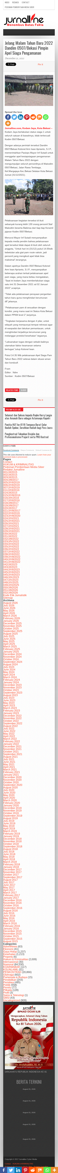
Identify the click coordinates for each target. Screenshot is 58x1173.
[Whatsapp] (45, 117)
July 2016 (8, 913)
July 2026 (8, 605)
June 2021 (9, 762)
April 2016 (9, 920)
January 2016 (11, 928)
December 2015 (12, 931)
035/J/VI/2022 (11, 546)
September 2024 (12, 662)
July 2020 (8, 790)
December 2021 (12, 746)
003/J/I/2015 (10, 477)
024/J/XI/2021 (11, 518)
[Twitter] (14, 117)
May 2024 (9, 672)
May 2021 (9, 764)
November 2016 (12, 903)
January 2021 (11, 774)
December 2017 (12, 869)
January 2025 (11, 651)
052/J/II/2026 (10, 592)
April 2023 (9, 705)
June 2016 (9, 915)
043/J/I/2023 (10, 567)
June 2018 (9, 854)
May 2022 (9, 733)
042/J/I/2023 (10, 564)
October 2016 (11, 905)
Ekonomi (8, 949)
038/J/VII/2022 (11, 554)
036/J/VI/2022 (11, 549)
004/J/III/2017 (11, 479)
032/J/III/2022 (11, 538)
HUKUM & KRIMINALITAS (18, 464)
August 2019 (10, 818)
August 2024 (10, 664)
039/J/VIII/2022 (11, 556)
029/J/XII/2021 (11, 531)
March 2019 (10, 831)
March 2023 (10, 708)
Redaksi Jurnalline (14, 469)
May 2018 (9, 856)
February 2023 (11, 710)
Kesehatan (9, 954)
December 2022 (12, 715)
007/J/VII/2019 (11, 487)
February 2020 (11, 803)
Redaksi (15, 2)
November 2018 (12, 841)
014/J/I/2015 (10, 492)
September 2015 (12, 938)
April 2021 (9, 767)
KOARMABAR (11, 967)
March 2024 (10, 677)
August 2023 (10, 695)
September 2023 (12, 692)
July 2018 (8, 851)
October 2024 (11, 659)
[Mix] (39, 117)
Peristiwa (8, 982)
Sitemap (8, 597)
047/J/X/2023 (10, 579)
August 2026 (10, 603)
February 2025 (11, 649)
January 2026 (11, 621)
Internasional (10, 962)
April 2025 (9, 644)
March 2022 (10, 738)
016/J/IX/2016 (11, 497)
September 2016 (12, 908)
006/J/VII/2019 (11, 485)
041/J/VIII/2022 (11, 562)
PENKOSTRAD (12, 972)
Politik (6, 985)
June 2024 (9, 669)
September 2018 (12, 846)
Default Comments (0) (44, 450)
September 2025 (12, 631)
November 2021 (12, 749)
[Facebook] (8, 117)
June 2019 (9, 823)
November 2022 (12, 718)
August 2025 (10, 633)
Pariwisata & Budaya (15, 977)
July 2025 (8, 636)
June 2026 (9, 608)
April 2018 (9, 859)
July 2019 (8, 820)
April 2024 (9, 674)
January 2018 (11, 867)
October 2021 (11, 751)
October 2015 (11, 936)
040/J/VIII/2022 (11, 559)
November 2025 (12, 626)
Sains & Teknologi (13, 995)
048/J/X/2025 (10, 582)
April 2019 (9, 828)
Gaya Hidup (10, 951)
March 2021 (10, 769)
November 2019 (12, 810)
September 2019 (12, 815)
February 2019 (11, 833)
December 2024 (12, 654)
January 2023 (11, 713)
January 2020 (11, 805)
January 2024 (11, 682)
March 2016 (10, 923)
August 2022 (10, 726)
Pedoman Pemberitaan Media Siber (19, 7)
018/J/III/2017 (11, 503)
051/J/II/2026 (10, 590)
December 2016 (12, 900)
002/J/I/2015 (10, 474)
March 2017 (10, 892)
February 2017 (11, 895)
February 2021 (11, 772)
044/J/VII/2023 (11, 569)
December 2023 (12, 685)
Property (8, 956)
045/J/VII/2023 (11, 572)
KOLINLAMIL (10, 969)
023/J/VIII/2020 (11, 515)
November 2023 (12, 687)
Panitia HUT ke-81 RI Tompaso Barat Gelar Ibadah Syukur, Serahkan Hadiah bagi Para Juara (28, 426)
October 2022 (11, 721)
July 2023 (8, 697)
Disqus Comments (27, 450)
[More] (8, 123)
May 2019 (9, 826)
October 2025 (11, 628)
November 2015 (12, 933)
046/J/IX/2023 (11, 577)
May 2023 (9, 703)
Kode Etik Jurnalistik (15, 595)
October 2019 (11, 813)
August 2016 (10, 910)
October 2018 (11, 844)
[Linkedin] (20, 117)
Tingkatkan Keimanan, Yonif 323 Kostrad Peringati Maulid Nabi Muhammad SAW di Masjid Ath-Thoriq (29, 1130)
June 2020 (9, 792)
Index (7, 2)
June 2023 (9, 700)
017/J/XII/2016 (11, 500)
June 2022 (9, 731)
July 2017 (8, 882)
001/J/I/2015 (10, 472)
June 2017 (9, 885)
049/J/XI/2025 (11, 585)
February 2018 (11, 864)
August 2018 (10, 849)
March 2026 (10, 615)
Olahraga (8, 974)
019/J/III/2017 (11, 505)
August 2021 (10, 756)
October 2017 (11, 874)
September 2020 (12, 785)
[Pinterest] (27, 117)
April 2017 (9, 890)
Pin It (40, 64)
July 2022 (8, 728)
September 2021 (12, 754)
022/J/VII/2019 (11, 513)
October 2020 (11, 782)
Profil (6, 992)
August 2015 (10, 941)
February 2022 (11, 741)
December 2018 (12, 838)
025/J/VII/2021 (11, 521)
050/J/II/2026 (10, 587)
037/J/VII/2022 (11, 551)
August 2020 (10, 787)
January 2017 (11, 897)
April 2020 (9, 797)
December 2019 (12, 808)
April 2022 (9, 736)
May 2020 (9, 795)
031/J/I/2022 (10, 536)
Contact (25, 2)
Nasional (8, 964)
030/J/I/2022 (10, 533)
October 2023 (11, 690)
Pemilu (7, 987)
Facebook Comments (11, 450)
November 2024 (12, 656)
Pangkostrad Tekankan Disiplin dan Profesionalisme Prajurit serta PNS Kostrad (26, 435)
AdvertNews (10, 946)
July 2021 (8, 759)
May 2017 (9, 887)
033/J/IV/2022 (11, 541)
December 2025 (12, 623)
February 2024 (11, 679)
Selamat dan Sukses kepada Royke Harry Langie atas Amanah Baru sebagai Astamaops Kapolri (28, 416)
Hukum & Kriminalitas (15, 959)
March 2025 (10, 646)
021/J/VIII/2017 (11, 510)
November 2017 (12, 872)
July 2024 (8, 667)
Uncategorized (11, 1000)
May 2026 (9, 610)
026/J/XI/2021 (11, 523)
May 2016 (9, 918)
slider (23, 390)
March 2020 (10, 800)
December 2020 (12, 777)
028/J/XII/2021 (11, 528)
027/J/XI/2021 (11, 526)
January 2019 (11, 836)
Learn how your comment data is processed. (27, 456)
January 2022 (11, 744)
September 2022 (12, 723)
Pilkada (7, 990)
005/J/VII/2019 (11, 482)
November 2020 (12, 779)
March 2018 (10, 862)
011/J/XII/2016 (11, 490)
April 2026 (9, 613)
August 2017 (10, 879)
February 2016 (11, 926)
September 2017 (12, 877)
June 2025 (9, 638)
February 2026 (11, 618)
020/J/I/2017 (10, 508)
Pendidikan (9, 979)
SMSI (6, 997)
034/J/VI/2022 (11, 544)
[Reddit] (33, 117)
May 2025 (9, 641)
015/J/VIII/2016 (11, 495)
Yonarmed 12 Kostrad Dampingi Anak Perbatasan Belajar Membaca (29, 1144)
